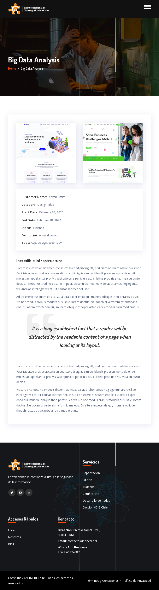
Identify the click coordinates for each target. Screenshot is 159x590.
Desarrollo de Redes (96, 500)
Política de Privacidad (137, 581)
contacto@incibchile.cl (82, 541)
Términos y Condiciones (102, 581)
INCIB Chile (37, 578)
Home (12, 68)
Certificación (91, 494)
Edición (87, 480)
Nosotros (14, 537)
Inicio (11, 530)
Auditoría (89, 487)
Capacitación (91, 473)
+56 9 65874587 (69, 552)
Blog (11, 544)
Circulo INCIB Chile (95, 507)
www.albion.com (50, 235)
